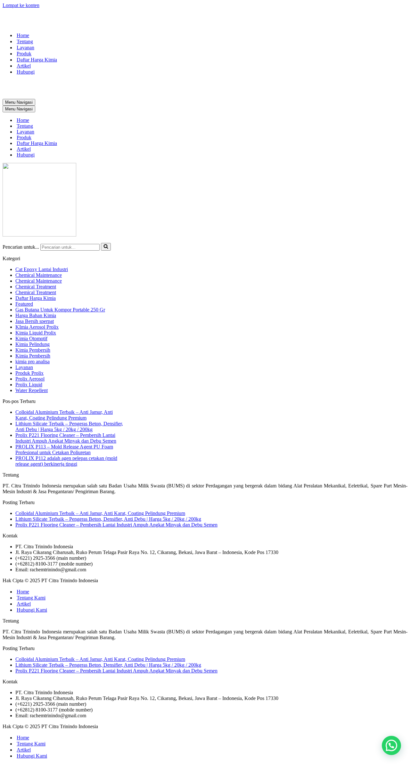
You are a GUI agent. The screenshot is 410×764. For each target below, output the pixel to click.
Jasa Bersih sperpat (34, 321)
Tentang (25, 41)
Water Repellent (31, 390)
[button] (391, 745)
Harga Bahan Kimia (35, 315)
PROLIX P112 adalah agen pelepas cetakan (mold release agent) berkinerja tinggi (66, 461)
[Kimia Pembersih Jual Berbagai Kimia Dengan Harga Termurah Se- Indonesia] (205, 17)
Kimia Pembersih (32, 350)
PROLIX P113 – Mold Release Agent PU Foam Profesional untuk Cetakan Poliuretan (64, 449)
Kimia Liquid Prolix (35, 332)
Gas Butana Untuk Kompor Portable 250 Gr (60, 309)
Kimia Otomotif (31, 338)
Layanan (25, 47)
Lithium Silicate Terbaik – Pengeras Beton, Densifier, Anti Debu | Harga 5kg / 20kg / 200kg (69, 426)
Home (23, 35)
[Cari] (106, 247)
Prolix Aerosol (30, 379)
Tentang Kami (31, 597)
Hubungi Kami (32, 610)
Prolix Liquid (28, 384)
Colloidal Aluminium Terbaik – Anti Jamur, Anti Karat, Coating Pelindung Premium (64, 415)
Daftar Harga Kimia (37, 59)
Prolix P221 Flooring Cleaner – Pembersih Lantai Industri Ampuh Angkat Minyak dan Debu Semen (65, 438)
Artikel (24, 65)
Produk (24, 53)
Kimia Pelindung (32, 344)
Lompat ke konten (21, 5)
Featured (24, 304)
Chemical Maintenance (38, 275)
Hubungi (26, 72)
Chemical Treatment (35, 286)
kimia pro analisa (32, 361)
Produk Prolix (29, 373)
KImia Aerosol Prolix (37, 327)
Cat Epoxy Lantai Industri (41, 269)
